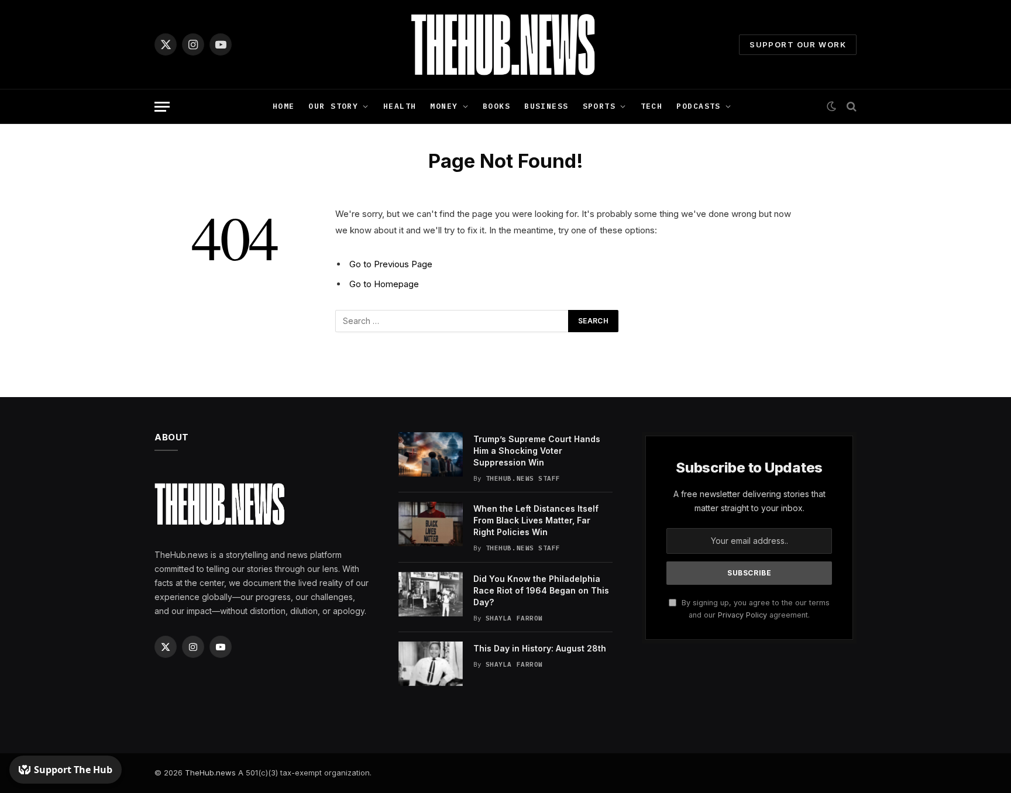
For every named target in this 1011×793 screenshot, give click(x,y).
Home (284, 106)
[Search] (850, 107)
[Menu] (162, 107)
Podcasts (698, 106)
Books (496, 106)
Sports (599, 106)
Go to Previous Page (390, 264)
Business (546, 106)
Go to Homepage (384, 283)
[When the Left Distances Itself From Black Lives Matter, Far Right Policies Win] (430, 524)
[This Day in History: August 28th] (430, 664)
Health (400, 106)
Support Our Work (797, 44)
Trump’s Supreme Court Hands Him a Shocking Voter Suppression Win (536, 450)
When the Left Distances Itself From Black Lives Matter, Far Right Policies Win (536, 520)
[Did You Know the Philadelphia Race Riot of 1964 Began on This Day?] (430, 594)
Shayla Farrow (514, 618)
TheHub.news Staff (523, 478)
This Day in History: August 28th (539, 648)
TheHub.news (210, 772)
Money (444, 106)
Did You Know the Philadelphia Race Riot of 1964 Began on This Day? (541, 590)
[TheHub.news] (505, 44)
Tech (652, 106)
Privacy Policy (742, 615)
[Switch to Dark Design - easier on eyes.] (831, 106)
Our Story (333, 106)
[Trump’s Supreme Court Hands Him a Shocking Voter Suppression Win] (430, 454)
